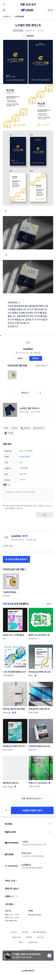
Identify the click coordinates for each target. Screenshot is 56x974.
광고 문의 (40, 937)
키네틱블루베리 (8, 675)
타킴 (4, 638)
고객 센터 (9, 904)
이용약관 (29, 937)
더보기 (48, 603)
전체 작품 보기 (41, 365)
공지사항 (25, 932)
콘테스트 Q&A (11, 888)
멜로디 (31, 675)
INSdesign (7, 712)
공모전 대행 (33, 942)
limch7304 (33, 749)
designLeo (33, 638)
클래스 (21, 942)
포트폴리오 (7, 16)
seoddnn (28, 349)
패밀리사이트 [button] (10, 831)
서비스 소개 (10, 880)
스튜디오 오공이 (34, 786)
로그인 (50, 10)
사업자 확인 (16, 937)
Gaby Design (8, 786)
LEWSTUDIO (33, 712)
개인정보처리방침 (39, 932)
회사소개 (13, 932)
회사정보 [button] (8, 823)
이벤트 (10, 896)
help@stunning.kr (35, 914)
